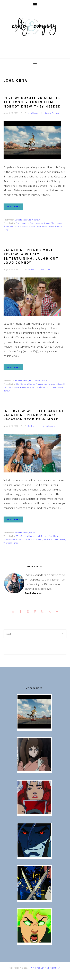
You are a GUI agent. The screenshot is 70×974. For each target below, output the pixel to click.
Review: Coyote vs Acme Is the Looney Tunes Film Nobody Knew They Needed (32, 102)
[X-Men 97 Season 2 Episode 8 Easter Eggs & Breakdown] (34, 855)
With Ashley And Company (35, 32)
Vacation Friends (34, 387)
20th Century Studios (25, 384)
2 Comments (46, 269)
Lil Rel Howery (60, 539)
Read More (13, 206)
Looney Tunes (54, 226)
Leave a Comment (52, 113)
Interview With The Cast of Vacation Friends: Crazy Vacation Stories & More (34, 415)
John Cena (8, 226)
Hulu (50, 384)
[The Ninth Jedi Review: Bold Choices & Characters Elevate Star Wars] (34, 770)
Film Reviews (35, 220)
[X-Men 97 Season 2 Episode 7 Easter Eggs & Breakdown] (34, 898)
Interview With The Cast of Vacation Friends (23, 539)
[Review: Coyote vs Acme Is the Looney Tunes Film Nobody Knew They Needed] (34, 727)
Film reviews (56, 223)
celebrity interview (44, 536)
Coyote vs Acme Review (40, 223)
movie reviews (20, 387)
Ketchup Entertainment (24, 226)
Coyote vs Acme (22, 223)
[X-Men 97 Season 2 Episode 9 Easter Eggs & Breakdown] (34, 813)
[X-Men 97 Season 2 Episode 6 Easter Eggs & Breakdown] (34, 941)
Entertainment (21, 220)
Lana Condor (41, 226)
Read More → (33, 593)
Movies (44, 380)
